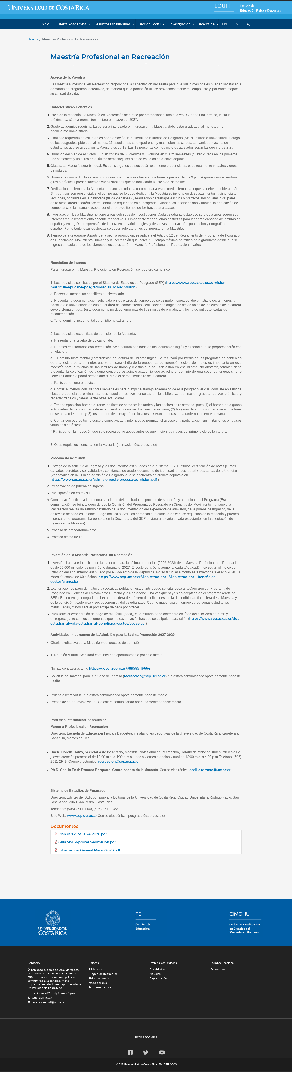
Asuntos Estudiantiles (113, 24)
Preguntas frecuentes (103, 973)
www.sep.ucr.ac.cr (82, 815)
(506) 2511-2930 (42, 997)
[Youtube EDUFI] (162, 1052)
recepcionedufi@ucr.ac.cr (49, 1002)
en (224, 24)
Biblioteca (95, 969)
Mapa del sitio (98, 982)
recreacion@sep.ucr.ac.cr (144, 676)
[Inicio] (224, 7)
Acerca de (207, 24)
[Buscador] (249, 24)
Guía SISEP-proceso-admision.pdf (87, 842)
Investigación (179, 24)
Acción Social (150, 24)
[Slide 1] (146, 63)
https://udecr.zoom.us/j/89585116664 (119, 668)
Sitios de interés (99, 978)
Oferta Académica (72, 24)
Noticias (155, 973)
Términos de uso (100, 987)
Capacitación (158, 978)
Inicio (33, 39)
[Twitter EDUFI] (146, 1052)
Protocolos (218, 969)
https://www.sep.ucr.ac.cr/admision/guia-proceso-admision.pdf (103, 479)
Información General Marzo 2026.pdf (89, 850)
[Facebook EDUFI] (130, 1052)
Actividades (157, 969)
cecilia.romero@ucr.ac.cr (209, 770)
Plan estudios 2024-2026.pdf (82, 834)
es (236, 24)
